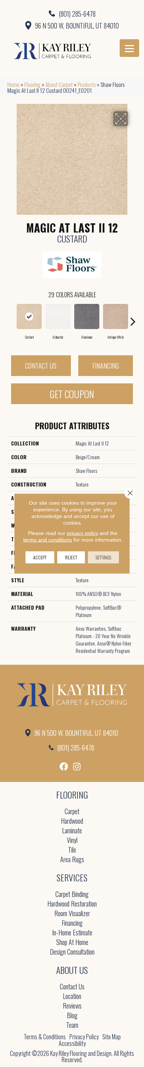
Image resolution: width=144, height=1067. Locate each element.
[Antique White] (115, 316)
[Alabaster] (58, 316)
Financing (105, 365)
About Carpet (59, 84)
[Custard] (29, 316)
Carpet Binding (72, 894)
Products (87, 84)
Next (132, 317)
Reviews (72, 1006)
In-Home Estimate (72, 933)
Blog (72, 1016)
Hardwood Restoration (72, 904)
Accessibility (72, 1043)
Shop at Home (72, 942)
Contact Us (40, 365)
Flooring (32, 84)
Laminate (72, 831)
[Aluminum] (86, 316)
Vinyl (72, 840)
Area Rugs (72, 860)
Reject (71, 557)
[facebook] (63, 766)
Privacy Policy (84, 1036)
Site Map (111, 1036)
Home (13, 84)
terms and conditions (47, 540)
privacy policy (82, 533)
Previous (11, 317)
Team (72, 1025)
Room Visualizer (72, 914)
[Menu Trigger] (129, 48)
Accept (40, 557)
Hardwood (72, 821)
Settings (103, 557)
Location (72, 996)
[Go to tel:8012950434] (72, 13)
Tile (72, 850)
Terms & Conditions (45, 1036)
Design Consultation (72, 952)
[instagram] (76, 766)
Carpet (72, 811)
